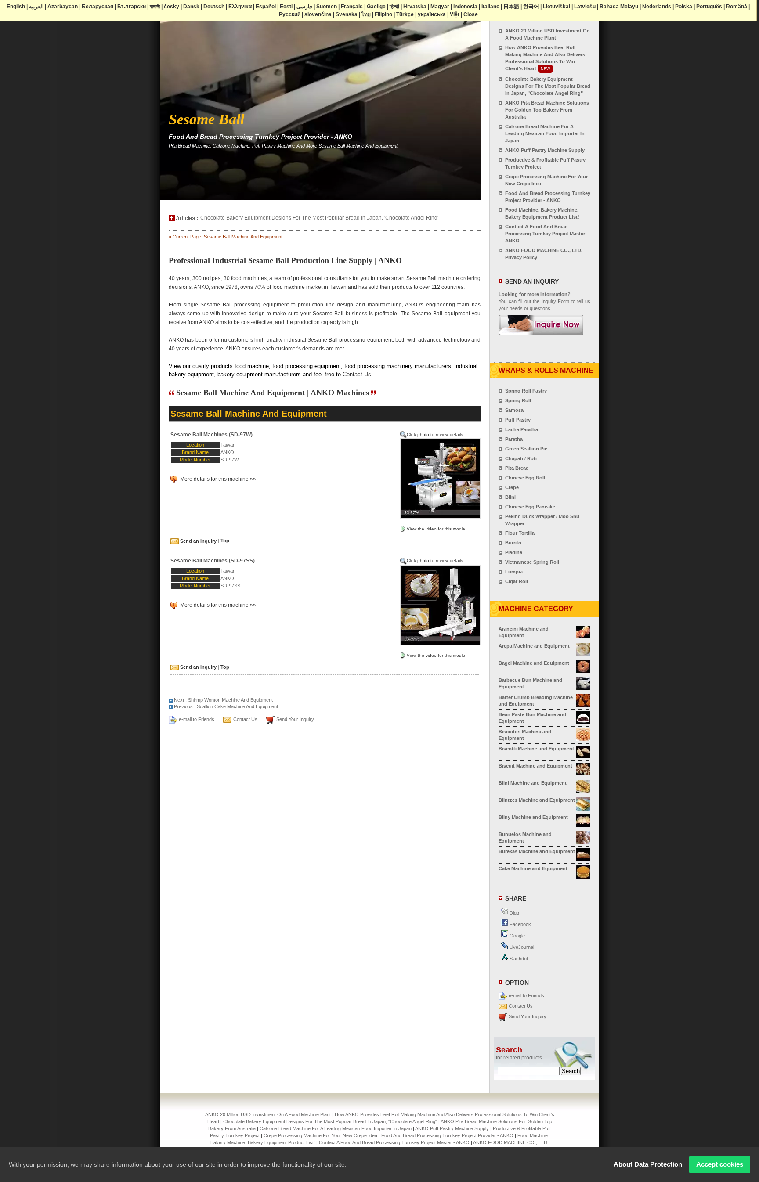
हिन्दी (394, 7)
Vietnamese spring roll (532, 562)
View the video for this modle (436, 528)
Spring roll (518, 400)
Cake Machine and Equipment (533, 868)
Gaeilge (376, 7)
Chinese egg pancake (530, 506)
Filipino (383, 14)
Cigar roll (516, 581)
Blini (510, 497)
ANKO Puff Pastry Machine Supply (545, 150)
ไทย (366, 14)
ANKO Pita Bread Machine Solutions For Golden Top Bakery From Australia (547, 109)
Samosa (514, 410)
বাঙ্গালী (155, 7)
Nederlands (656, 7)
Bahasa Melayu (619, 7)
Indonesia (465, 7)
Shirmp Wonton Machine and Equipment (230, 700)
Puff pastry (518, 419)
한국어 (531, 7)
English (16, 7)
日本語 (511, 7)
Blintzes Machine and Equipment (537, 800)
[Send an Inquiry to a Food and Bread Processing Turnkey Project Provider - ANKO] (541, 331)
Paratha (514, 439)
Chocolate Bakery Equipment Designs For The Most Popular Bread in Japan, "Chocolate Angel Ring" (547, 86)
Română (736, 7)
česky (171, 7)
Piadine (513, 552)
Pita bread (517, 468)
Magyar (439, 7)
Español (266, 7)
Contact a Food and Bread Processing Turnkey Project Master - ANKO (546, 233)
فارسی (304, 7)
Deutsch (213, 7)
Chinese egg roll (525, 477)
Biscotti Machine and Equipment (536, 748)
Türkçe (405, 14)
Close (470, 14)
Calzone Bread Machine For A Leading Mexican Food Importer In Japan (545, 133)
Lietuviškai (556, 7)
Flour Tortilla (520, 533)
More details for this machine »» (217, 479)
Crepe (512, 487)
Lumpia (514, 571)
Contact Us (357, 374)
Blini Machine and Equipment (533, 783)
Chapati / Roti (521, 458)
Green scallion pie (526, 448)
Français (352, 7)
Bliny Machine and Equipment (533, 817)
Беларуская (97, 7)
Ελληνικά (240, 7)
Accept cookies (719, 1164)
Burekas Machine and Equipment (537, 851)
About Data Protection (648, 1164)
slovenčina (318, 14)
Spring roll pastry (526, 390)
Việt (454, 14)
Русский (289, 14)
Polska (683, 7)
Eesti (286, 7)
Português (709, 7)
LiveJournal (521, 947)
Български (131, 7)
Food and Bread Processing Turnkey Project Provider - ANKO (447, 1135)
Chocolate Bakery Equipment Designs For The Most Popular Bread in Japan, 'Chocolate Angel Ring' (319, 218)
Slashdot (518, 958)
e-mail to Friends (196, 719)
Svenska (347, 14)
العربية (36, 7)
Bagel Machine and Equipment (534, 663)
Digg (513, 912)
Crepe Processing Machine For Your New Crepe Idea (320, 1135)
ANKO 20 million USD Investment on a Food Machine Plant (268, 1114)
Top (224, 541)
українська (432, 14)
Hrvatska (414, 7)
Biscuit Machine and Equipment (535, 765)
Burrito (513, 542)
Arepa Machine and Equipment (534, 646)
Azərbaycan (62, 7)
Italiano (490, 7)
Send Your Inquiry (295, 719)
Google (516, 935)
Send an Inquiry (198, 541)
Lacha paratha (521, 429)
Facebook (519, 924)
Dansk (191, 7)
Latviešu (585, 7)
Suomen (326, 7)
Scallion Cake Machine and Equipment (237, 706)
